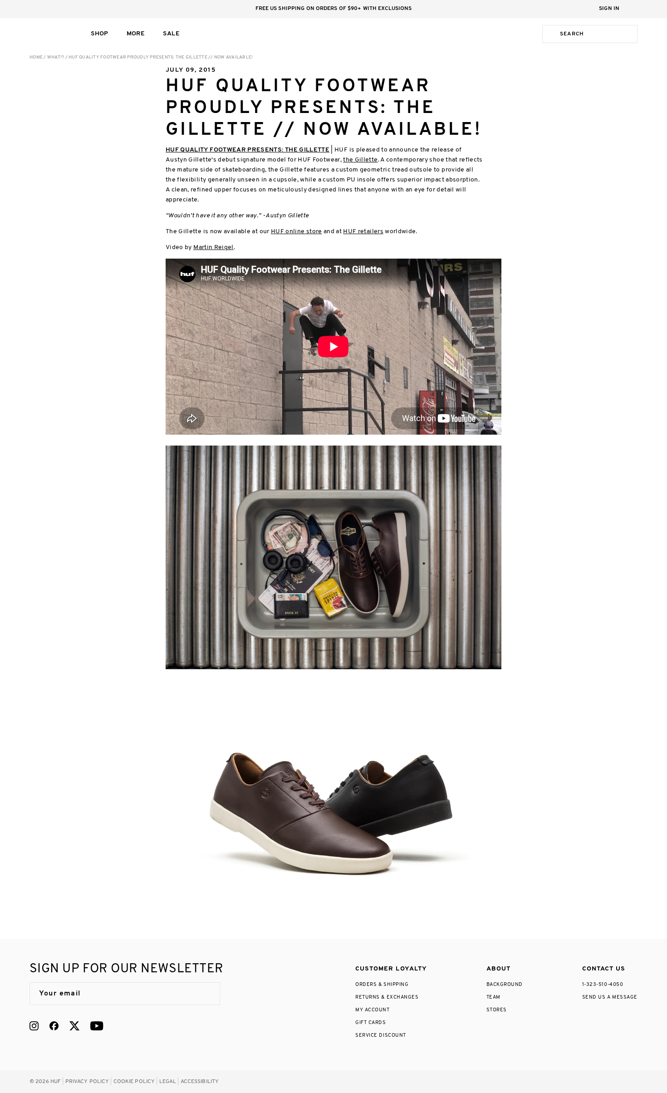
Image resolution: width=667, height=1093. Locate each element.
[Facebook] (54, 1026)
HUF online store (296, 231)
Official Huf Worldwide (50, 33)
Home (36, 57)
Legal (168, 1081)
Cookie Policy (134, 1081)
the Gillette (360, 160)
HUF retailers (363, 231)
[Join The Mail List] (204, 994)
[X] (74, 1026)
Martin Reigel (213, 247)
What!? (55, 57)
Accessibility (200, 1081)
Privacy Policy (87, 1081)
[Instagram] (34, 1026)
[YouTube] (96, 1026)
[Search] (549, 34)
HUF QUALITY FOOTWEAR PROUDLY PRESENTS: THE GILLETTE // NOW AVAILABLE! (161, 57)
